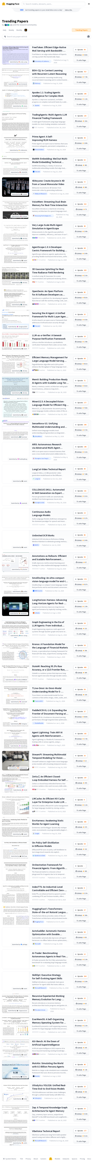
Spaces (74, 1159)
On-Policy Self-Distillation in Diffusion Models (45, 844)
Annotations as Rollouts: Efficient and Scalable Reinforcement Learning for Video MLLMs (49, 557)
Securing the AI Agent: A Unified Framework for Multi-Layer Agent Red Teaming (49, 315)
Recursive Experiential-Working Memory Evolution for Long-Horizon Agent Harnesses (48, 997)
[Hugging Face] (50, 1158)
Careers (43, 1159)
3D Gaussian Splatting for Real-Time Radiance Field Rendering (48, 271)
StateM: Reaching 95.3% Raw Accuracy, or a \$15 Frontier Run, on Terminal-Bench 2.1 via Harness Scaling (50, 668)
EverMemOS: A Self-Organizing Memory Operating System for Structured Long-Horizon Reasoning (48, 1021)
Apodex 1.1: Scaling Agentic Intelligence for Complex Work (47, 94)
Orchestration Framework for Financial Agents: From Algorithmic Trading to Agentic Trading (50, 866)
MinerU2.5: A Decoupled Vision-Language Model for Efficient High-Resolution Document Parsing (50, 403)
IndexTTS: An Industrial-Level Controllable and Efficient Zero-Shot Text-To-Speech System (48, 888)
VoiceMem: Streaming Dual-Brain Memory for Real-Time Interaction (49, 203)
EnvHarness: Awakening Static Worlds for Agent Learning (47, 822)
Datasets (66, 1159)
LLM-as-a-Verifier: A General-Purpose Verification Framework (49, 337)
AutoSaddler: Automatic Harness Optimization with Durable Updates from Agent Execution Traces (49, 932)
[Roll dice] (88, 36)
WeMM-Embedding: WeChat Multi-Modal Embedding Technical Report (50, 160)
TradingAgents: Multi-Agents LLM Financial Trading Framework (49, 116)
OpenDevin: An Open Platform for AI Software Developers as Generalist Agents (47, 293)
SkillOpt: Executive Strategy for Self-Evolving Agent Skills (47, 976)
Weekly (11, 30)
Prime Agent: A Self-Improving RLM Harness (44, 138)
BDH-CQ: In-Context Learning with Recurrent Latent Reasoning (49, 72)
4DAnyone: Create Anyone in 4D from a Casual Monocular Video (48, 182)
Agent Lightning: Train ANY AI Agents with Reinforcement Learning (47, 734)
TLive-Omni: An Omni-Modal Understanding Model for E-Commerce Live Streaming (46, 690)
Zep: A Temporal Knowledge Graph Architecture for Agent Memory (49, 1109)
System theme (10, 1159)
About (36, 1159)
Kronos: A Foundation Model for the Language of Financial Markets (50, 646)
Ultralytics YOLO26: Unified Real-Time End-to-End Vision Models (49, 1087)
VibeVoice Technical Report (46, 1131)
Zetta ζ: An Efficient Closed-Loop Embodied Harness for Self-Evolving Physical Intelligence (49, 778)
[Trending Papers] (26, 30)
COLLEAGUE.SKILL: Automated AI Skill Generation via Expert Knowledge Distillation (48, 491)
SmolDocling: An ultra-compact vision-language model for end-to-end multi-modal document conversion (50, 579)
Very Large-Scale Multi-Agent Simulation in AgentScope (47, 226)
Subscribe (68, 10)
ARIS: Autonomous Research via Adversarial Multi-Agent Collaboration (46, 446)
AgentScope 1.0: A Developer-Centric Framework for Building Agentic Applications (48, 248)
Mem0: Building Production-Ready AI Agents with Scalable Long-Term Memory (50, 381)
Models (57, 1159)
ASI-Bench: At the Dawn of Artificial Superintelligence (46, 1043)
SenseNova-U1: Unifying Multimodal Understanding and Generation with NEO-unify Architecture (48, 425)
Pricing (82, 1159)
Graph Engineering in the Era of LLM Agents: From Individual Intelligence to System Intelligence (50, 624)
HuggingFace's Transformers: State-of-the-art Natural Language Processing (50, 910)
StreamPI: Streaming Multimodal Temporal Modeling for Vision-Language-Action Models (49, 756)
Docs (89, 1159)
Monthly (19, 30)
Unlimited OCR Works (43, 535)
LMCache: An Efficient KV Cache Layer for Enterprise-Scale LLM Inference (48, 800)
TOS (21, 1159)
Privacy (28, 1159)
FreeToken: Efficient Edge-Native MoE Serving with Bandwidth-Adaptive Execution (49, 49)
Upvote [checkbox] (81, 49)
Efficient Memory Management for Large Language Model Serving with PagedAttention (50, 359)
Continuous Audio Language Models (41, 513)
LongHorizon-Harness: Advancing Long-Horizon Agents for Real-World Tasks (49, 601)
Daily (4, 30)
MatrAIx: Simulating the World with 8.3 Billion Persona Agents (48, 1065)
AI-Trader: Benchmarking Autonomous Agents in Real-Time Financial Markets (49, 954)
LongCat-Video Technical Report (49, 469)
